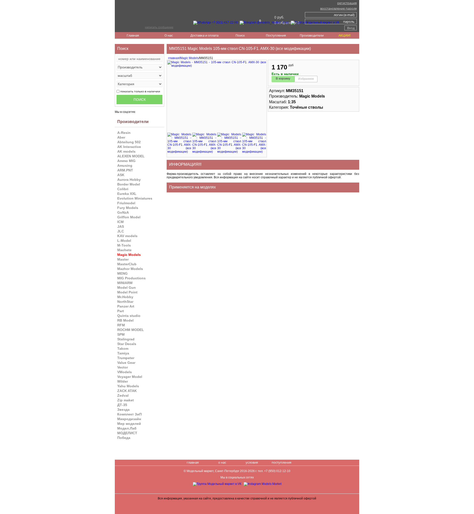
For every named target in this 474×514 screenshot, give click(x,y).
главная (173, 58)
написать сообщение (159, 27)
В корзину (283, 78)
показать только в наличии (140, 91)
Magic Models (189, 58)
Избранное (306, 79)
